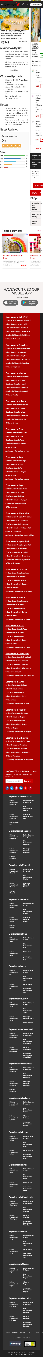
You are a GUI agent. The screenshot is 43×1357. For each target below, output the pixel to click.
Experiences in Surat (15, 681)
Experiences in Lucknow (16, 569)
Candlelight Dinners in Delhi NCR (18, 335)
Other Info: (34, 222)
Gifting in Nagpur (12, 728)
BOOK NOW (36, 193)
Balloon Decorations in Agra (16, 472)
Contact (15, 1332)
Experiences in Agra (14, 457)
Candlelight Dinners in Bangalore (17, 363)
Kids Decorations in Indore (15, 608)
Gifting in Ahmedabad (13, 531)
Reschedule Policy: (36, 215)
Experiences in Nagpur (15, 709)
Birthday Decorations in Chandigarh (18, 657)
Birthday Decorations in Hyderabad (18, 545)
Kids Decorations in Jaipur (15, 496)
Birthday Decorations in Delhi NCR (18, 320)
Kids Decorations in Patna (15, 636)
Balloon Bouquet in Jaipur (15, 492)
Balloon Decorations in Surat (16, 696)
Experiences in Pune (14, 429)
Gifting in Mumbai (12, 395)
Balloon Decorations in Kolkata (17, 415)
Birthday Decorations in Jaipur (16, 489)
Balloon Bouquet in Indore (15, 605)
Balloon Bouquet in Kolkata (15, 408)
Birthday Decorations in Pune (16, 433)
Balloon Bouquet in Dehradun (16, 745)
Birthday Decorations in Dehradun (18, 741)
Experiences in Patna (15, 625)
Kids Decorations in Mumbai (16, 384)
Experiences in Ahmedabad (17, 513)
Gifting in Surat (11, 700)
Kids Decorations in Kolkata (15, 412)
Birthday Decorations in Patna (16, 629)
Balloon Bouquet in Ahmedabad (17, 520)
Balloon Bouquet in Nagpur (15, 717)
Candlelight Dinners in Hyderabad (18, 560)
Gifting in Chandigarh (13, 672)
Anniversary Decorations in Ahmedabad (20, 535)
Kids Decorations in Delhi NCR (17, 328)
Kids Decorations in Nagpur (15, 720)
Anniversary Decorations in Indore (18, 619)
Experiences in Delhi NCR (17, 317)
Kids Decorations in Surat (15, 692)
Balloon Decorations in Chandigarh (18, 668)
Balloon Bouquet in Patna (15, 633)
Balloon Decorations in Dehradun (17, 752)
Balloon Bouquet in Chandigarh (17, 661)
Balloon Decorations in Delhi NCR (18, 331)
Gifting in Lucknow (12, 588)
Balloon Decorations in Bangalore (17, 359)
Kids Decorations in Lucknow (16, 580)
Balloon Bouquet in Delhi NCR (16, 324)
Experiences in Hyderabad (17, 541)
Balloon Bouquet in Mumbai (15, 380)
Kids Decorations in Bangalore (16, 356)
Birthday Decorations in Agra (16, 461)
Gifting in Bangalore (13, 367)
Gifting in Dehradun (13, 756)
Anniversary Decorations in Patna (18, 647)
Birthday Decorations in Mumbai (17, 377)
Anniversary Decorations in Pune (17, 451)
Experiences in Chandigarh (17, 653)
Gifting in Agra (11, 475)
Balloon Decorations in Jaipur (16, 500)
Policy (37, 1332)
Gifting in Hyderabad (13, 563)
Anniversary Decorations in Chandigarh (20, 675)
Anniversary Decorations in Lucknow (19, 591)
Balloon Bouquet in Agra (14, 464)
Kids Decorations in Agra (14, 468)
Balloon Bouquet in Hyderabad (16, 548)
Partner (23, 1332)
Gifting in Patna (11, 644)
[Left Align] (4, 145)
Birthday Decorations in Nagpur (17, 713)
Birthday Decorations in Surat (16, 685)
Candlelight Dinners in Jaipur (16, 503)
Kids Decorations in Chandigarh (17, 664)
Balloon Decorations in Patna (16, 640)
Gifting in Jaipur (11, 507)
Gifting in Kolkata (12, 423)
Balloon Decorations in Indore (16, 612)
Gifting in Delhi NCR (13, 339)
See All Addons (37, 148)
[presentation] (1, 250)
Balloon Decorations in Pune (16, 444)
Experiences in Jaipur (15, 485)
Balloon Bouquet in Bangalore (16, 352)
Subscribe (27, 781)
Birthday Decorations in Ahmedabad (19, 517)
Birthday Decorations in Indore (17, 601)
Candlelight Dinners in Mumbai (17, 391)
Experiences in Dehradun (17, 737)
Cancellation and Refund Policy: (37, 206)
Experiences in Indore (15, 597)
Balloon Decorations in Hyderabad (18, 556)
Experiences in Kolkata (16, 401)
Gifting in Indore (11, 616)
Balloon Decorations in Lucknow (17, 584)
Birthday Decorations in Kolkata (17, 405)
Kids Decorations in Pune (15, 440)
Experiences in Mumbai (16, 373)
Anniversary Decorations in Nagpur (18, 731)
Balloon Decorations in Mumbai (17, 387)
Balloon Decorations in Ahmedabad (18, 528)
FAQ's (30, 1332)
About (8, 1332)
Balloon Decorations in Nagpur (17, 724)
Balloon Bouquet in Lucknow (16, 577)
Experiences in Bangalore (17, 345)
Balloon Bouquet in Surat (14, 689)
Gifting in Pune (11, 447)
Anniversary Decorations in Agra (17, 479)
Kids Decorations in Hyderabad (17, 552)
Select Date (34, 173)
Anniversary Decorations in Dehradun (19, 760)
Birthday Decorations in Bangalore (18, 348)
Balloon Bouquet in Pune (14, 436)
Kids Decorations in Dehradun (16, 748)
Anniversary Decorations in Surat (17, 703)
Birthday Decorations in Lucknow (17, 573)
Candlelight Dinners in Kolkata (16, 419)
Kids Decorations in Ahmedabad (17, 524)
